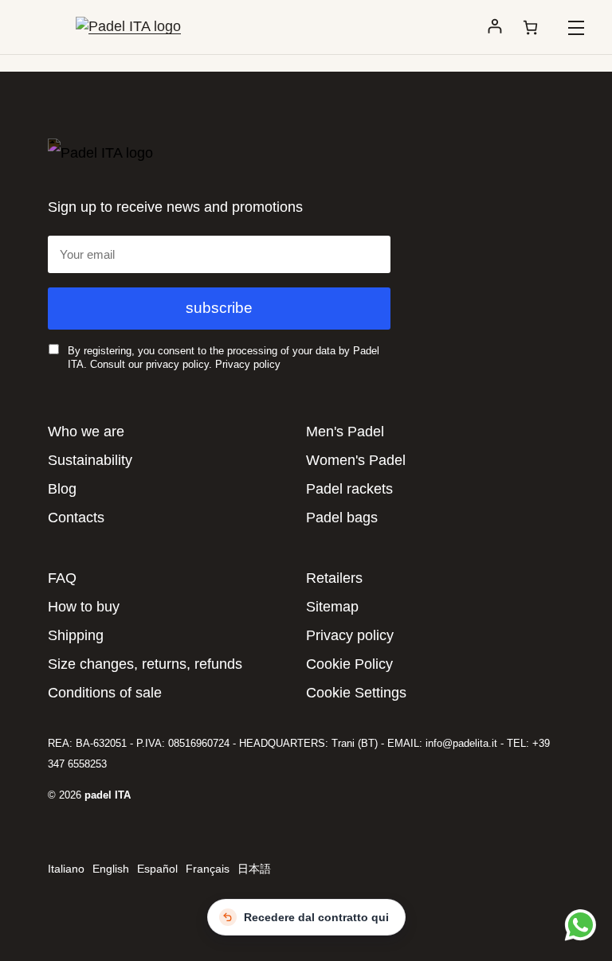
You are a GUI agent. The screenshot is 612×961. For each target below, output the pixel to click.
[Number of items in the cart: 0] (530, 27)
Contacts (76, 517)
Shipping (76, 635)
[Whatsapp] (578, 924)
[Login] (494, 27)
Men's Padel (345, 431)
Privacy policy (247, 364)
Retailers (334, 578)
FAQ (62, 578)
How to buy (84, 607)
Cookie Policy (349, 664)
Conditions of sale (105, 693)
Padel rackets (349, 489)
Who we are (86, 431)
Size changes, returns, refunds (145, 664)
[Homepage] (128, 26)
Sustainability (90, 460)
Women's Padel (356, 460)
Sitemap (332, 607)
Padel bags (342, 517)
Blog (62, 489)
